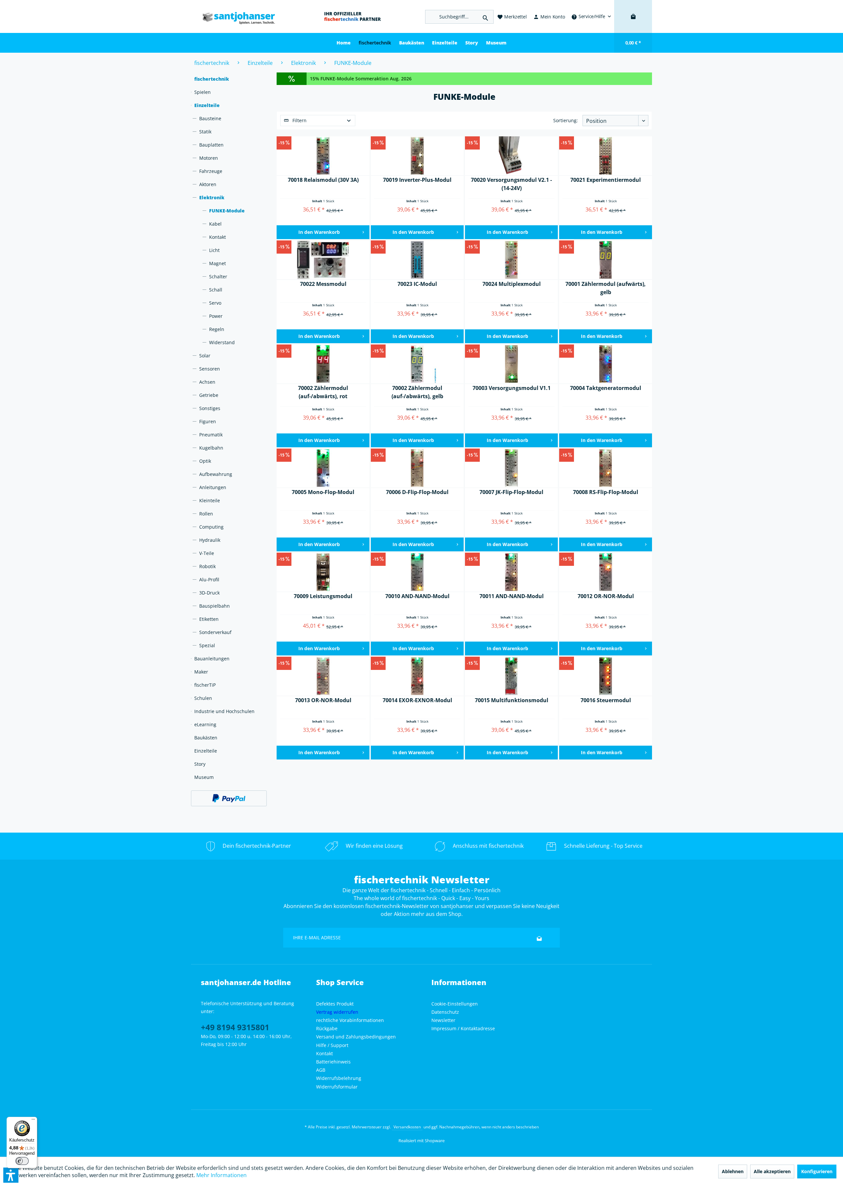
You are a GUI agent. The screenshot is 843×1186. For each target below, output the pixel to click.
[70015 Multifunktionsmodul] (511, 676)
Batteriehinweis (333, 1062)
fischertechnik (211, 79)
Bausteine (210, 118)
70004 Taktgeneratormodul (605, 388)
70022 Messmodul (323, 284)
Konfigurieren (816, 1171)
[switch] (22, 1161)
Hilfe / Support (332, 1045)
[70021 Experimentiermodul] (605, 156)
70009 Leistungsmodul (323, 596)
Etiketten (209, 619)
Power (216, 316)
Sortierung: (565, 120)
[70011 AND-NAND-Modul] (511, 572)
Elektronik (211, 197)
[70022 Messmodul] (323, 260)
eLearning (205, 724)
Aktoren (207, 184)
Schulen (203, 698)
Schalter (218, 276)
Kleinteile (209, 500)
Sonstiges (209, 408)
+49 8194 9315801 (235, 1027)
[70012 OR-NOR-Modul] (605, 572)
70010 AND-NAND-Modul (417, 596)
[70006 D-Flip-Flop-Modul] (417, 468)
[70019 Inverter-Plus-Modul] (417, 156)
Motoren (208, 158)
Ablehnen (733, 1171)
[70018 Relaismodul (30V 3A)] (323, 156)
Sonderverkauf (215, 632)
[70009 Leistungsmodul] (323, 572)
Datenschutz (445, 1012)
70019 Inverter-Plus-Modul (417, 179)
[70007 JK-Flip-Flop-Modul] (511, 468)
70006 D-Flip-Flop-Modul (417, 492)
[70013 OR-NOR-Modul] (323, 676)
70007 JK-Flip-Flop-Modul (511, 492)
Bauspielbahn (214, 606)
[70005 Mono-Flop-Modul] (323, 468)
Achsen (207, 382)
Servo (215, 303)
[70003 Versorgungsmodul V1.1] (511, 364)
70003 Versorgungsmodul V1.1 (512, 388)
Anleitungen (212, 487)
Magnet (217, 263)
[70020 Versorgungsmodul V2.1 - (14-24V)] (511, 156)
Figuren (207, 421)
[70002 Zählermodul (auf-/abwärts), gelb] (417, 364)
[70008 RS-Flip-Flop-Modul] (605, 468)
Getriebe (208, 395)
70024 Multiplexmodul (511, 284)
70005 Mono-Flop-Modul (323, 492)
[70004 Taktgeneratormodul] (605, 364)
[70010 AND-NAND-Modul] (417, 572)
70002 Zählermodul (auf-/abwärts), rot (323, 392)
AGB (320, 1070)
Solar (204, 355)
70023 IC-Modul (417, 284)
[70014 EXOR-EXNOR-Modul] (417, 676)
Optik (205, 461)
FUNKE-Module (227, 210)
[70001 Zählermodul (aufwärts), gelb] (605, 260)
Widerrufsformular (337, 1087)
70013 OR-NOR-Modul (323, 700)
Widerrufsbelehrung (338, 1078)
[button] (10, 1175)
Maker (201, 672)
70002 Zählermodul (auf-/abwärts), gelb (417, 392)
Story (199, 764)
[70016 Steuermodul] (605, 676)
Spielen (202, 92)
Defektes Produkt (335, 1004)
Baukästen (205, 737)
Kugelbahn (211, 448)
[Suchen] (485, 17)
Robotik (207, 566)
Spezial (207, 645)
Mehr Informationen (221, 1175)
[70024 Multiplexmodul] (511, 260)
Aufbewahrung (215, 474)
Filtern (299, 120)
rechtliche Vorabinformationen (350, 1020)
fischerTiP (205, 685)
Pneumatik (211, 434)
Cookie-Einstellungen (454, 1004)
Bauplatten (211, 145)
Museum (204, 777)
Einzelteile (207, 105)
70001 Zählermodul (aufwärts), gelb (605, 288)
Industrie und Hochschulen (224, 711)
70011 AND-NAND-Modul (511, 596)
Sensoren (209, 369)
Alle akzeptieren (772, 1171)
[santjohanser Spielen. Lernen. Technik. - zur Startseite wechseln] (235, 16)
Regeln (216, 329)
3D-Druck (209, 593)
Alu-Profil (209, 579)
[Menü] (33, 1121)
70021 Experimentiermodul (605, 179)
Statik (205, 131)
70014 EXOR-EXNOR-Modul (417, 700)
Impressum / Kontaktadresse (463, 1028)
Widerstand (222, 342)
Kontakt (217, 237)
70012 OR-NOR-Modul (606, 596)
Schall (215, 290)
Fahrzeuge (210, 171)
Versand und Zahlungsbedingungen (356, 1037)
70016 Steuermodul (606, 700)
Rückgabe (327, 1028)
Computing (211, 527)
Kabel (215, 224)
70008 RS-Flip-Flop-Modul (605, 492)
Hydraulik (209, 540)
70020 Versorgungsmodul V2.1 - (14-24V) (511, 184)
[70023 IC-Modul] (417, 260)
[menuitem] (591, 16)
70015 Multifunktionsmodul (511, 700)
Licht (214, 250)
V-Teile (206, 553)
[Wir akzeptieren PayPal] (229, 798)
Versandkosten (407, 1127)
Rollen (206, 513)
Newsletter (443, 1020)
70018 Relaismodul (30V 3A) (323, 179)
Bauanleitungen (212, 658)
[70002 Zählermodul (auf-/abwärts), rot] (323, 364)
